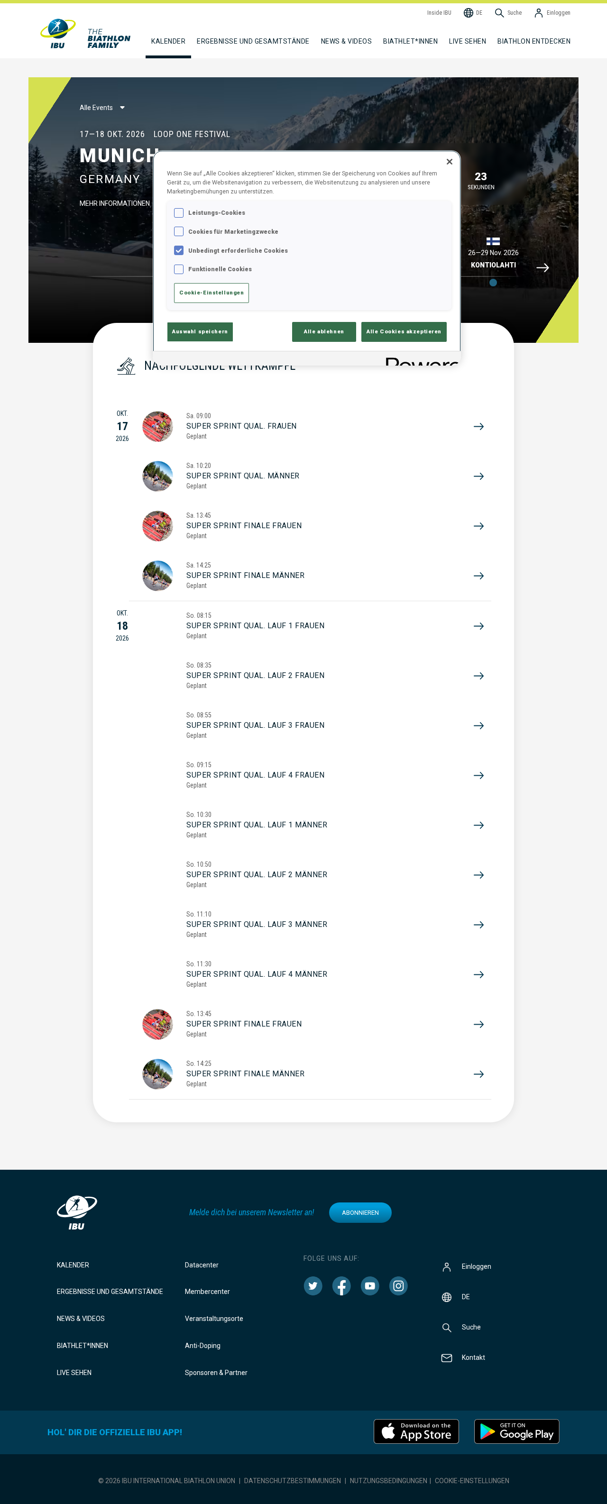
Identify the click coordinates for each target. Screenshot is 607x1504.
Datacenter (202, 1265)
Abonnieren (360, 1212)
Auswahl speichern (200, 331)
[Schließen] (449, 161)
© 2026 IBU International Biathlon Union (166, 1481)
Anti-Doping (203, 1345)
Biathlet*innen (82, 1345)
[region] (307, 258)
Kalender (73, 1265)
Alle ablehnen (324, 331)
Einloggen (476, 1266)
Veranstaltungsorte (214, 1318)
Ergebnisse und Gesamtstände (110, 1291)
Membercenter (207, 1291)
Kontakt (473, 1357)
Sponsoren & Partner (216, 1372)
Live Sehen (467, 41)
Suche (471, 1326)
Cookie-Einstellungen (472, 1481)
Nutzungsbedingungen (388, 1481)
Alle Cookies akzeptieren (404, 331)
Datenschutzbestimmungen (292, 1481)
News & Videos (81, 1318)
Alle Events (96, 107)
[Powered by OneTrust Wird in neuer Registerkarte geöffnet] (420, 360)
